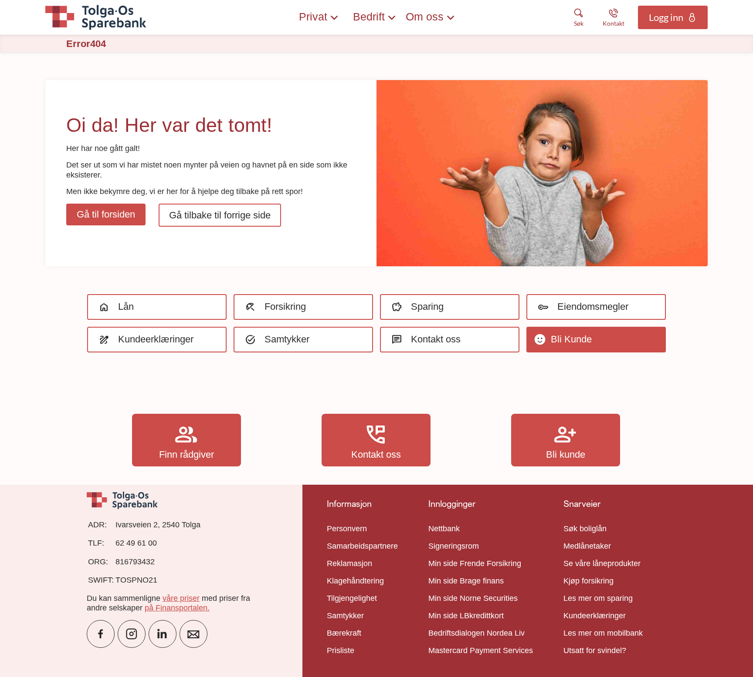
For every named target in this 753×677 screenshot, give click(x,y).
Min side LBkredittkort (466, 615)
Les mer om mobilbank (603, 633)
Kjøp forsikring (588, 580)
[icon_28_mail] (193, 634)
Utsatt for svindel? (594, 650)
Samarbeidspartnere (362, 546)
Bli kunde (565, 440)
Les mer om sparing (598, 598)
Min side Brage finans (466, 580)
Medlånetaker (587, 546)
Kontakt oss (376, 440)
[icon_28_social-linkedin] (162, 634)
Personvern (347, 528)
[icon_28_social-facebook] (101, 634)
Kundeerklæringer (594, 615)
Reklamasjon (349, 563)
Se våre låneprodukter (602, 563)
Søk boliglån (585, 528)
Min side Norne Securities (473, 598)
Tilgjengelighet (352, 598)
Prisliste (340, 650)
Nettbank (444, 528)
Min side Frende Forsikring (474, 563)
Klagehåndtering (355, 580)
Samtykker (345, 615)
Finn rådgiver (186, 440)
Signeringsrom (453, 546)
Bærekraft (344, 633)
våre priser (181, 598)
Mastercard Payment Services (480, 650)
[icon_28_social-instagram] (132, 634)
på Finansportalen (176, 607)
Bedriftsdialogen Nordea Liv (476, 633)
